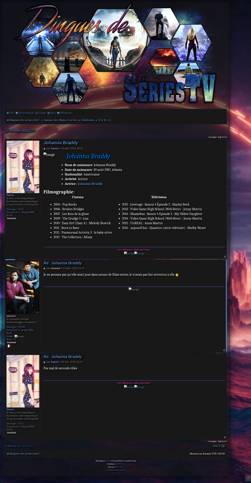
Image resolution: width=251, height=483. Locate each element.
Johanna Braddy (20, 131)
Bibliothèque (26, 113)
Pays (53, 113)
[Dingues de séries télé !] (115, 55)
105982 (21, 326)
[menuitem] (10, 113)
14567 (21, 209)
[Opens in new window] (129, 254)
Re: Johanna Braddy (63, 263)
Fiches (42, 113)
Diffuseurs (66, 113)
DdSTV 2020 (119, 467)
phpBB (108, 461)
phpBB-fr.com (120, 464)
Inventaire (11, 218)
